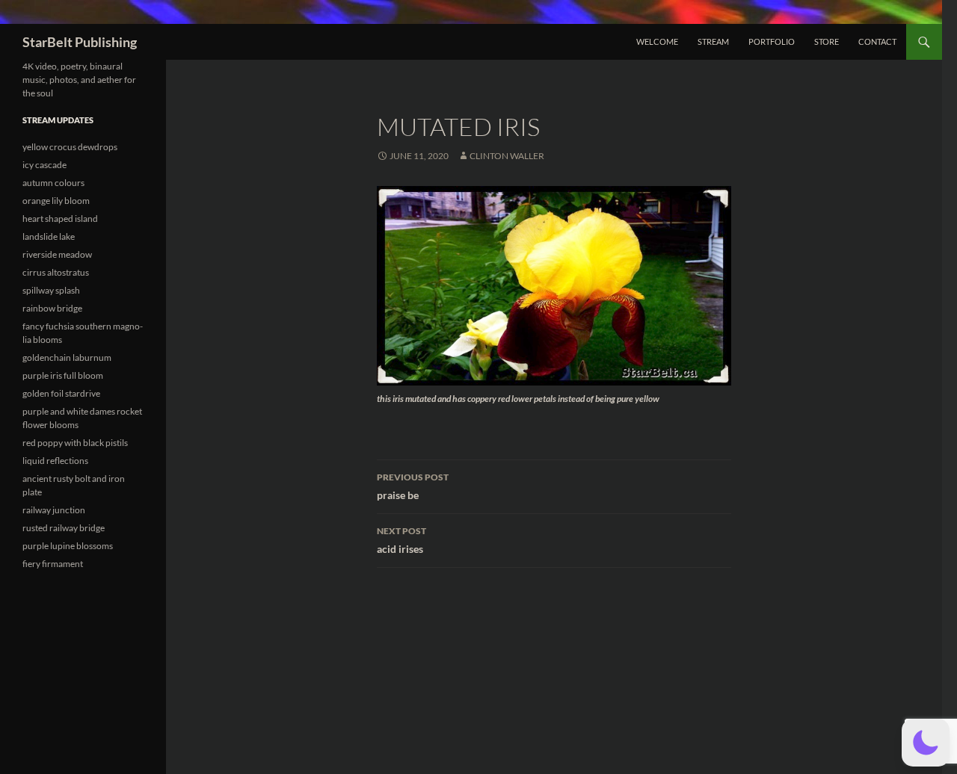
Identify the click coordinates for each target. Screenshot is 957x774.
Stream (713, 41)
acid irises (401, 540)
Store (826, 41)
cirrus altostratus (55, 272)
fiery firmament (52, 563)
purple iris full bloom (62, 375)
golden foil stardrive (61, 393)
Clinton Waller (507, 155)
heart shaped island (60, 218)
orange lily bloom (56, 200)
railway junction (53, 510)
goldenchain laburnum (66, 357)
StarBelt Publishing (79, 42)
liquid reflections (55, 460)
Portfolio (771, 41)
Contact (877, 41)
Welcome (657, 41)
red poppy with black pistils (75, 442)
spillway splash (51, 290)
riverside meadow (57, 254)
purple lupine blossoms (67, 545)
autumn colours (53, 182)
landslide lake (48, 236)
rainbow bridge (52, 308)
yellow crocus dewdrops (69, 146)
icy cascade (44, 164)
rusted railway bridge (63, 527)
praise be (413, 486)
